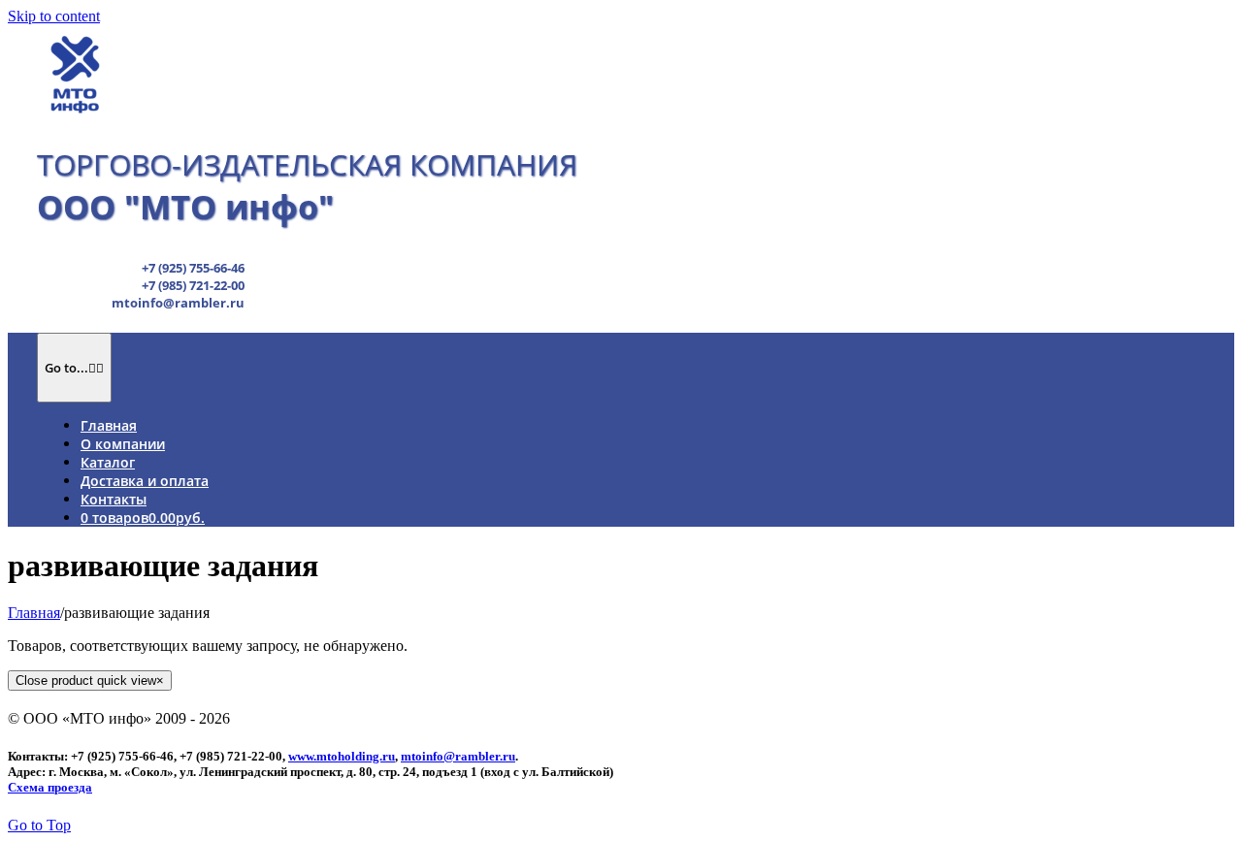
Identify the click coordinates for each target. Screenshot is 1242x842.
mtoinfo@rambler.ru (458, 756)
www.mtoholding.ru (341, 756)
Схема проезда (50, 787)
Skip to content (54, 16)
